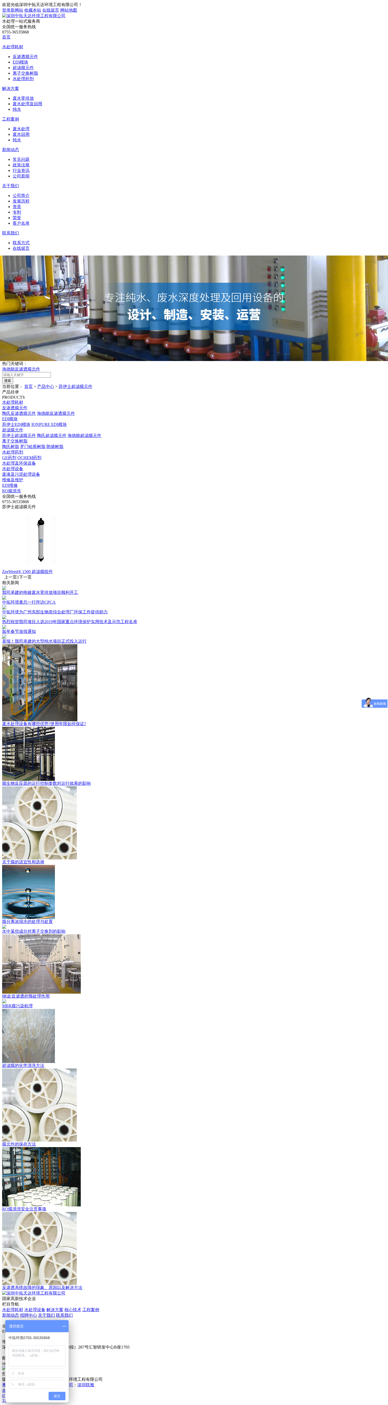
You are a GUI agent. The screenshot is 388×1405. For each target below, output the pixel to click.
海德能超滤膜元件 (84, 435)
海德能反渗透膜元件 (21, 369)
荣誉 (17, 217)
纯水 (17, 109)
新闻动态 (10, 149)
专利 (17, 212)
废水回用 (21, 134)
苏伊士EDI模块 (16, 424)
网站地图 (68, 10)
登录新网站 (12, 10)
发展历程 (21, 201)
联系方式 (21, 242)
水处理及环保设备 (19, 463)
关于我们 (10, 186)
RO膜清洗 (11, 491)
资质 (17, 206)
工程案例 (10, 119)
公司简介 (21, 195)
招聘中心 (28, 1315)
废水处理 (21, 129)
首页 (6, 37)
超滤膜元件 (23, 67)
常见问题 (21, 159)
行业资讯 (21, 170)
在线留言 (50, 10)
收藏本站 (32, 10)
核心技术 (72, 1309)
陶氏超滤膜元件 (52, 435)
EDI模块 (20, 62)
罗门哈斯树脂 (32, 446)
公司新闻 (21, 176)
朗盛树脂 (54, 446)
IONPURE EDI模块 (49, 424)
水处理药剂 (23, 78)
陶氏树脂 (10, 446)
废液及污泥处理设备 (21, 474)
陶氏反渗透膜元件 (19, 413)
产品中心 (45, 386)
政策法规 (21, 165)
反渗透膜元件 (25, 56)
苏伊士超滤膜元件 (75, 386)
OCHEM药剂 (29, 457)
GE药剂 (9, 457)
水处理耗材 (12, 47)
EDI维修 (10, 485)
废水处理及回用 (27, 104)
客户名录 (21, 223)
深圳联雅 (85, 1385)
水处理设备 (12, 468)
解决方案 (10, 88)
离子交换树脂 (25, 73)
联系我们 (10, 233)
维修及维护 (12, 480)
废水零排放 (23, 98)
